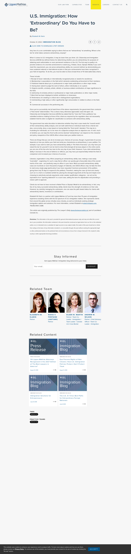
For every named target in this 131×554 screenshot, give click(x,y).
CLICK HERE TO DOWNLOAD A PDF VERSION (47, 46)
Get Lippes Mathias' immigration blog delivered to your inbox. (65, 261)
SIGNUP (92, 266)
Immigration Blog (52, 42)
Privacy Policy (19, 549)
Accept (94, 549)
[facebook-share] (94, 42)
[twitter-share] (99, 42)
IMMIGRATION (34, 414)
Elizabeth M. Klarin (38, 36)
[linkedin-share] (90, 42)
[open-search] (127, 4)
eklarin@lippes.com (89, 203)
